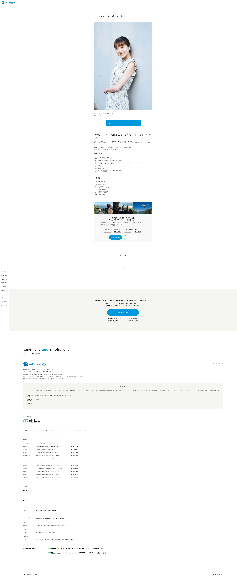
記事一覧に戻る (123, 255)
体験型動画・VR (164, 390)
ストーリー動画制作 (66, 390)
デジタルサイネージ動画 (195, 390)
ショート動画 (54, 390)
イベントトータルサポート (185, 390)
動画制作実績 (4, 275)
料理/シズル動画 (148, 390)
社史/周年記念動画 (103, 390)
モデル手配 (3, 286)
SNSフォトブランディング (44, 395)
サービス (3, 271)
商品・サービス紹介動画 (117, 390)
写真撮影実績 (4, 279)
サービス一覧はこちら (130, 237)
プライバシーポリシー (27, 574)
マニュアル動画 (96, 390)
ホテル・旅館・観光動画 (47, 390)
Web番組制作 (59, 390)
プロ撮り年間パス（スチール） (67, 395)
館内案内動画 (109, 390)
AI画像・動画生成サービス (155, 390)
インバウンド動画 (141, 390)
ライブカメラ (124, 390)
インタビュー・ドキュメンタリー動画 (174, 390)
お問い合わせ (4, 305)
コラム (2, 297)
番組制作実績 (4, 282)
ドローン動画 (91, 390)
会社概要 (3, 290)
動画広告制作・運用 (203, 390)
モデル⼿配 (37, 399)
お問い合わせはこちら (115, 237)
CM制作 (86, 390)
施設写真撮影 (37, 395)
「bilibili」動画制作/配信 (212, 390)
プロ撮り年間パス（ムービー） (132, 390)
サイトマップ (36, 574)
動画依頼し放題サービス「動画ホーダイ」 (77, 390)
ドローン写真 (59, 395)
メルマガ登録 (4, 301)
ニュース (3, 294)
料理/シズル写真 (53, 395)
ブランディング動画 (38, 390)
